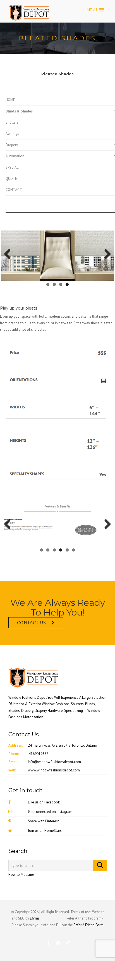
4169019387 (38, 753)
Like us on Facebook (44, 802)
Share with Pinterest (43, 821)
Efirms (35, 918)
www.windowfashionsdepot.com (54, 770)
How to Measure (21, 874)
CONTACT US (31, 622)
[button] (92, 9)
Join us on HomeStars (45, 830)
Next (105, 254)
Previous (9, 254)
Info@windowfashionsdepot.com (54, 761)
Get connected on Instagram (50, 811)
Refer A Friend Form (89, 925)
